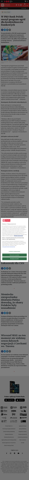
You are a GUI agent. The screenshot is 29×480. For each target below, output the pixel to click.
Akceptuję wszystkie (14, 258)
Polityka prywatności (18, 235)
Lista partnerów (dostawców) (8, 246)
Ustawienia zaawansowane (14, 251)
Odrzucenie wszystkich (14, 254)
